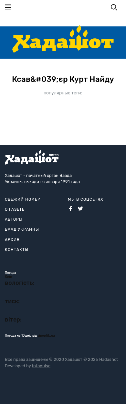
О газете (15, 209)
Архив (12, 239)
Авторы (14, 219)
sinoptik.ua (46, 336)
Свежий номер (22, 199)
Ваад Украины (22, 229)
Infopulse (41, 365)
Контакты (16, 249)
